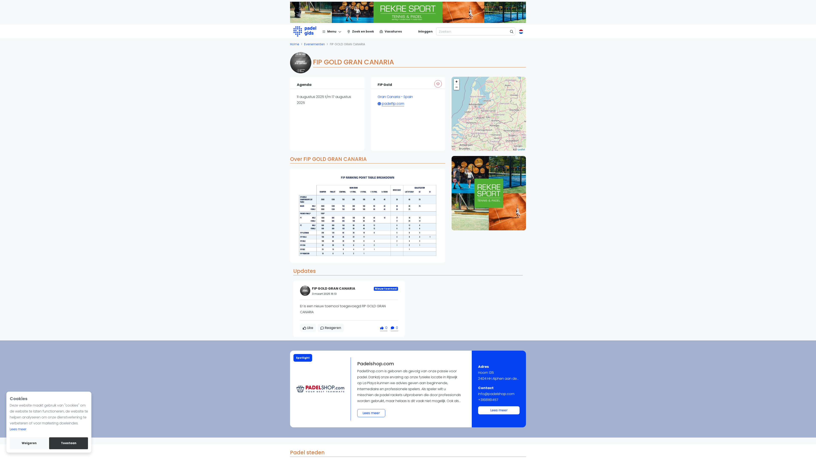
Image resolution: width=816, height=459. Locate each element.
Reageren (333, 327)
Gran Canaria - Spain (395, 96)
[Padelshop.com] (320, 389)
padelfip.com (393, 103)
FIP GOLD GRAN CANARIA (333, 288)
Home (294, 44)
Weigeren (29, 443)
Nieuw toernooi (386, 288)
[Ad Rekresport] (489, 193)
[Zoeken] (511, 31)
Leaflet (521, 149)
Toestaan (68, 443)
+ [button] (456, 81)
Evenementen (314, 44)
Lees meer (18, 429)
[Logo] (305, 31)
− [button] (456, 87)
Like (310, 327)
